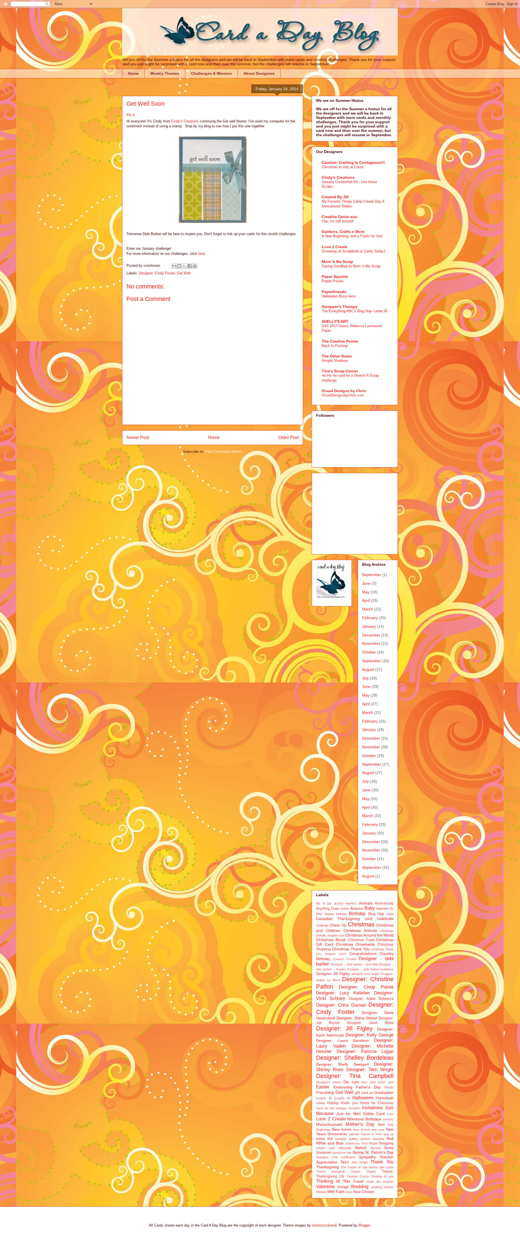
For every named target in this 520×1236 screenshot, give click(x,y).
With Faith (335, 1191)
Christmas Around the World (369, 935)
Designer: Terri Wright (370, 1069)
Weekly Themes (164, 73)
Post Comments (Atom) (223, 452)
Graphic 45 (342, 1098)
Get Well (183, 273)
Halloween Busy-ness (339, 296)
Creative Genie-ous (339, 216)
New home (341, 1129)
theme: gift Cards (381, 1167)
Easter (322, 1086)
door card (368, 1082)
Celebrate (385, 918)
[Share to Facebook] (189, 266)
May (365, 592)
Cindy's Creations (185, 121)
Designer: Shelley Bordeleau (355, 1057)
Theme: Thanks (363, 1171)
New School (361, 1129)
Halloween (362, 1097)
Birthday (357, 913)
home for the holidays (331, 1108)
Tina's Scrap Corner (340, 371)
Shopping (386, 1143)
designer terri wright (365, 973)
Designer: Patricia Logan (365, 1051)
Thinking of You (333, 1181)
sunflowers (348, 1157)
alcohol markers (345, 903)
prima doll (324, 1139)
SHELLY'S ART (335, 321)
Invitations (372, 1107)
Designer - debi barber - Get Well (354, 964)
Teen (344, 1162)
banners (382, 908)
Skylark (375, 1148)
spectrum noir (342, 1152)
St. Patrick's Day (379, 1152)
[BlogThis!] (179, 266)
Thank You (382, 1162)
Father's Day (368, 1087)
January (369, 626)
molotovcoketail (324, 1225)
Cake (390, 914)
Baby (370, 908)
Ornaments (337, 1134)
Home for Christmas (377, 1103)
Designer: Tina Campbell (355, 1075)
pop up (389, 1134)
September (371, 575)
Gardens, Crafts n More (343, 231)
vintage (343, 1187)
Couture (338, 959)
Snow (389, 1148)
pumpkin (340, 1138)
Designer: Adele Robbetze (371, 999)
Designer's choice (328, 1082)
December (371, 635)
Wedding (359, 1186)
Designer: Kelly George (370, 1034)
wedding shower (382, 1187)
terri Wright (360, 1162)
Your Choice (363, 1191)
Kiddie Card (374, 1113)
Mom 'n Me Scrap (337, 261)
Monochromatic (329, 1124)
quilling (353, 1138)
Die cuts (351, 1082)
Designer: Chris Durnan (341, 1005)
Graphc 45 (324, 1098)
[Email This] (174, 266)
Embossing (342, 1087)
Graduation (384, 1092)
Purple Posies (333, 281)
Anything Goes (328, 908)
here (201, 254)
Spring (358, 1152)
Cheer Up (338, 925)
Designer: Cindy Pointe (366, 987)
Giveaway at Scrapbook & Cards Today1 (353, 251)
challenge (322, 925)
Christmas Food (361, 940)
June (366, 583)
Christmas (361, 924)
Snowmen (324, 1152)
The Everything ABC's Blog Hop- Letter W (354, 311)
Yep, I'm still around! (338, 221)
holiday (320, 1103)
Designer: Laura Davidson (342, 1040)
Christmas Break (331, 940)
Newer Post (137, 437)
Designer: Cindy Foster (157, 273)
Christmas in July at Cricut (342, 167)
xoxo (349, 1191)
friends (389, 1087)
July (365, 678)
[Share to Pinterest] (194, 266)
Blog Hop (376, 914)
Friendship (325, 1092)
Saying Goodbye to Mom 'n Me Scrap (351, 266)
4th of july (324, 903)
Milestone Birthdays (364, 1119)
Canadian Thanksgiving (338, 918)
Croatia (351, 959)
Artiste (345, 908)
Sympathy (367, 1157)
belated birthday (335, 914)
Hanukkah (385, 1098)
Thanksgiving (327, 1167)
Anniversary (384, 903)
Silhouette (345, 1148)
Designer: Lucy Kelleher (343, 993)
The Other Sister (337, 356)
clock (342, 953)
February (370, 618)
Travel (358, 1181)
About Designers (259, 73)
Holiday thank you (342, 1103)
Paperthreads (334, 292)
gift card (361, 1093)
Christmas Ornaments (355, 944)
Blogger (364, 1225)
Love (390, 1113)
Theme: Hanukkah (330, 1171)
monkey (388, 1119)
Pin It (130, 115)
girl (371, 1092)
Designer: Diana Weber (357, 1018)
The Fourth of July (354, 1167)
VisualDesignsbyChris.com (343, 395)
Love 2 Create (334, 247)
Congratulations (362, 953)
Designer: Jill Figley (344, 1028)
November (371, 643)
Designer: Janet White (370, 1023)
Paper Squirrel (335, 276)
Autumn (356, 908)
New (381, 1125)
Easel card (386, 1082)
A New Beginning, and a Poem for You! (352, 236)
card (368, 918)
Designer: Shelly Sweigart (342, 1064)
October (369, 652)
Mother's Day (360, 1124)
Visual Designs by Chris (344, 391)
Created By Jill (335, 197)
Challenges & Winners (211, 73)
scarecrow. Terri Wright (361, 1143)
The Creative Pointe (340, 341)
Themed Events (358, 1176)
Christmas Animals (360, 930)
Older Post (288, 437)
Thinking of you (382, 1176)
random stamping (372, 1138)
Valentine (325, 1186)
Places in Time (371, 1134)
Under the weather (380, 1181)
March (367, 609)
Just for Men (348, 1113)
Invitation (354, 1108)
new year (377, 1129)
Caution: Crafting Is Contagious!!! (353, 162)
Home (133, 73)
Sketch (360, 1148)
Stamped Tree (326, 1157)
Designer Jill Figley (333, 973)
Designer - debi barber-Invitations (370, 969)
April (366, 600)
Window (321, 1191)
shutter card (325, 1148)
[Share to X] (184, 266)
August (368, 669)
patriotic (354, 1134)
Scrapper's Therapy (340, 306)
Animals (365, 903)
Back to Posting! (335, 346)
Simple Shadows (335, 361)
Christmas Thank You (350, 949)
